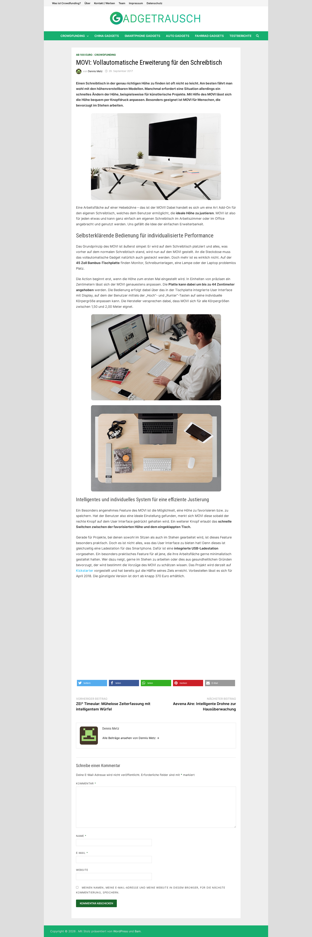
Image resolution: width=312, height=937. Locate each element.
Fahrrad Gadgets (209, 36)
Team (122, 3)
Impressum (136, 3)
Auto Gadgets (177, 36)
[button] (92, 683)
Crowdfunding (72, 36)
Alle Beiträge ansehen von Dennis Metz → (130, 738)
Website (82, 869)
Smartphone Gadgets (142, 36)
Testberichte (240, 36)
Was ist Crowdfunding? (66, 3)
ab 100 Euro (84, 54)
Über (87, 3)
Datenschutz (154, 3)
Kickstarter (84, 570)
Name (81, 835)
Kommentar (86, 783)
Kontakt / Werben (104, 3)
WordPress (120, 931)
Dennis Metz (95, 71)
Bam (138, 931)
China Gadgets (106, 36)
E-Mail (82, 852)
